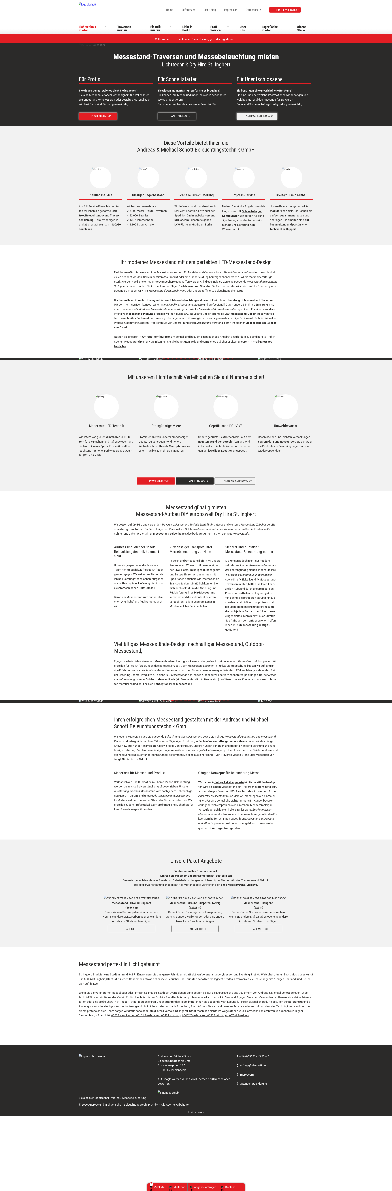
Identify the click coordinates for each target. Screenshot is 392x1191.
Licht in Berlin (187, 28)
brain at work (196, 1112)
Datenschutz (253, 10)
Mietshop (179, 1187)
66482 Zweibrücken (194, 1015)
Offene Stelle (301, 28)
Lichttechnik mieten (87, 28)
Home (169, 10)
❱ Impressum (245, 1074)
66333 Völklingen (217, 1015)
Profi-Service (215, 28)
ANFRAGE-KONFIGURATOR (257, 115)
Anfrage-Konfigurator (156, 336)
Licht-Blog (210, 10)
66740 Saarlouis (239, 1015)
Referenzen (188, 10)
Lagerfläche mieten (270, 28)
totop (242, 1187)
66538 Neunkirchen (123, 1015)
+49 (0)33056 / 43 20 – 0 (254, 1056)
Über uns (243, 28)
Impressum (230, 10)
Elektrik (217, 300)
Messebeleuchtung (184, 300)
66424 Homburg (171, 1015)
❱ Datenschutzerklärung (252, 1083)
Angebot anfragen (205, 1187)
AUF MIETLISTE (132, 928)
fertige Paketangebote (229, 782)
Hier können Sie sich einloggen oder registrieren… (205, 39)
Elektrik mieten (155, 28)
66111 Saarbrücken (148, 1015)
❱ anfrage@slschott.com (252, 1065)
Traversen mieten (124, 28)
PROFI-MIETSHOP (287, 10)
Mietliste (159, 1187)
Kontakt (230, 1187)
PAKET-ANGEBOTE (177, 115)
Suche (311, 10)
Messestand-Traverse (258, 300)
